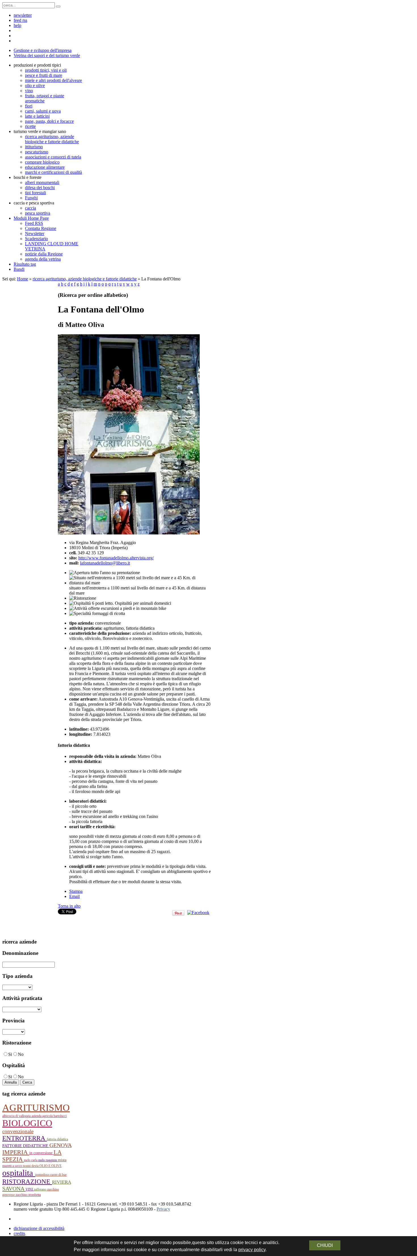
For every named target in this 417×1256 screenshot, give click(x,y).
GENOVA (60, 1145)
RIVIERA (61, 1182)
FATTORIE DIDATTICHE (25, 1145)
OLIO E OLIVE (50, 1166)
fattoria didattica (57, 1139)
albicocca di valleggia (16, 1116)
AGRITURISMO (36, 1107)
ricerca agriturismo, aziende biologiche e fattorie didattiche (85, 278)
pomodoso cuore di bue (51, 1175)
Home (22, 278)
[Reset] (58, 6)
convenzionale (17, 1131)
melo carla (31, 1160)
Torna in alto (69, 906)
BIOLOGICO (27, 1123)
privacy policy (252, 1249)
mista (62, 1160)
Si (10, 1054)
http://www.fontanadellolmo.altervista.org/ (116, 557)
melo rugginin (48, 1160)
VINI (30, 1189)
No (21, 1054)
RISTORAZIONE (27, 1181)
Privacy (163, 1209)
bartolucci (60, 1116)
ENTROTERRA (24, 1138)
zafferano (40, 1189)
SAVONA (14, 1188)
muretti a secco (12, 1166)
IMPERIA (15, 1152)
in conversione (41, 1153)
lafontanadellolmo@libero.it (105, 563)
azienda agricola (42, 1116)
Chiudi (325, 1245)
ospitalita (18, 1172)
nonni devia (31, 1166)
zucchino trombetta (28, 1195)
